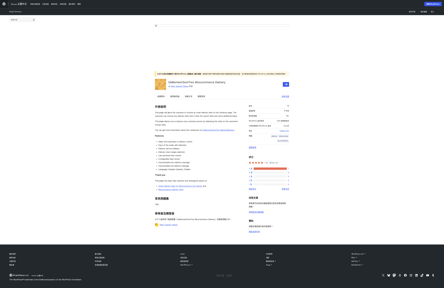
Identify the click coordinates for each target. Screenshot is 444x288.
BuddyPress (357, 265)
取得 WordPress (433, 4)
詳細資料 (161, 96)
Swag (269, 265)
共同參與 (269, 254)
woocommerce (283, 141)
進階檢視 (252, 147)
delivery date (283, 136)
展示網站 (98, 254)
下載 (286, 84)
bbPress (356, 261)
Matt (354, 258)
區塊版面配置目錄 (101, 265)
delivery (274, 136)
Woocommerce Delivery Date (170, 189)
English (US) (284, 131)
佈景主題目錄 (100, 258)
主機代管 (12, 261)
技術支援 (285, 96)
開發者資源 (184, 261)
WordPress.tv (186, 265)
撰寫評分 (252, 189)
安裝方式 (188, 96)
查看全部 (285, 189)
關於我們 (12, 254)
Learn (182, 254)
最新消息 (12, 258)
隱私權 (11, 265)
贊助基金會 (271, 261)
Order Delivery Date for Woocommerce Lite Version (180, 186)
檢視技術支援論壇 (256, 212)
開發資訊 (201, 96)
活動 (267, 258)
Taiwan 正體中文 (37, 275)
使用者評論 (174, 96)
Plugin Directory (15, 12)
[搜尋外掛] (33, 19)
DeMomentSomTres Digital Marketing (218, 130)
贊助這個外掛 (254, 232)
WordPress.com (358, 254)
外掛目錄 (98, 261)
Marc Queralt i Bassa (179, 86)
